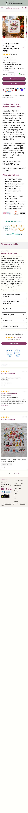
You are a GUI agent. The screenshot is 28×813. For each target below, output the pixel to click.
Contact (16, 501)
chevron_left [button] (3, 3)
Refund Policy (17, 485)
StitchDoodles (8, 503)
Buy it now (14, 83)
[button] (6, 54)
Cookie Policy (17, 488)
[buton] (4, 482)
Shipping (4, 60)
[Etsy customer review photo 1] (14, 440)
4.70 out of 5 (18, 337)
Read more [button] (4, 405)
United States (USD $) (6, 485)
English (4, 482)
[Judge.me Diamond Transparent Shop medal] (17, 353)
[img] (5, 371)
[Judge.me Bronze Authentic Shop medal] (14, 228)
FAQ (15, 498)
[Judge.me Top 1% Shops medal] (21, 228)
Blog (15, 496)
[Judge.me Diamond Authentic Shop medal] (9, 353)
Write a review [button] (14, 343)
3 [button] (14, 473)
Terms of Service (18, 483)
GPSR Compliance (18, 480)
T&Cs (15, 493)
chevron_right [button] (25, 3)
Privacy (16, 491)
